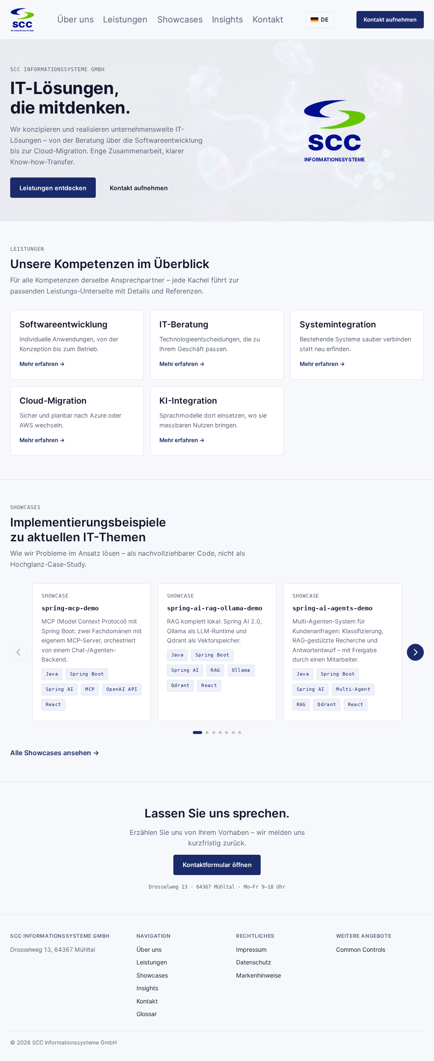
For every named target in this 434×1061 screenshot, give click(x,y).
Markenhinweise (258, 975)
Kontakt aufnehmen (390, 19)
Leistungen (125, 19)
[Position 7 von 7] (239, 732)
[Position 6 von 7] (233, 732)
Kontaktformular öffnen (217, 864)
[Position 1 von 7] (197, 732)
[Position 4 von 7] (220, 732)
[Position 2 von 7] (207, 732)
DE (324, 19)
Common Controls (360, 949)
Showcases (180, 19)
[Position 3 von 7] (214, 732)
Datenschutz (253, 962)
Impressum (251, 949)
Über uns (75, 19)
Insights (227, 19)
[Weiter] (415, 652)
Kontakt (268, 19)
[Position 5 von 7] (226, 732)
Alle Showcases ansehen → (54, 752)
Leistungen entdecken (52, 187)
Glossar (146, 1013)
